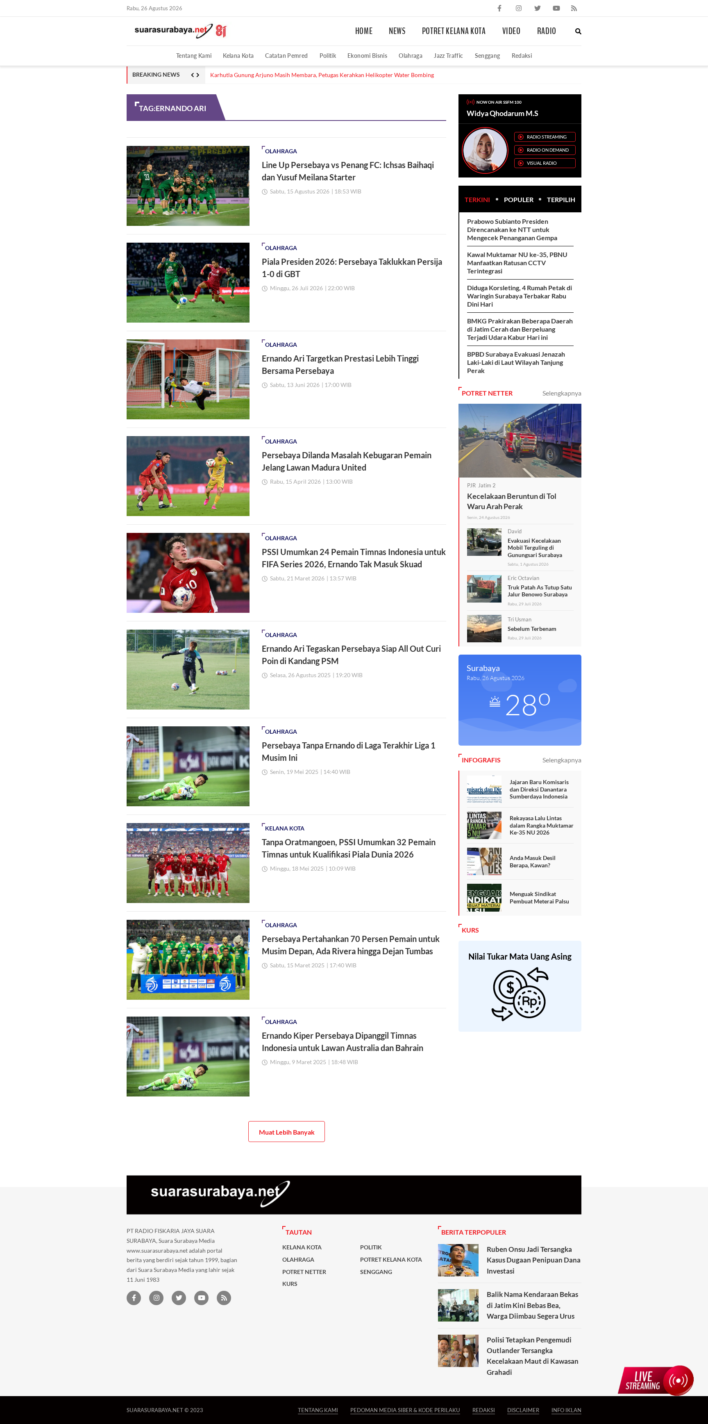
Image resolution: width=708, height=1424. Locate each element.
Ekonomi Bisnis (367, 55)
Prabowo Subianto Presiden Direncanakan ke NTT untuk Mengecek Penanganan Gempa (512, 229)
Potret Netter (304, 1272)
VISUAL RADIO (542, 163)
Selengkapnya (561, 393)
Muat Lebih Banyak (287, 1132)
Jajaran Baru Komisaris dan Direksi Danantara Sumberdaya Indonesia (539, 789)
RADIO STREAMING (547, 136)
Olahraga (410, 55)
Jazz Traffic (448, 55)
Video (511, 31)
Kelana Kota (238, 55)
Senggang (487, 55)
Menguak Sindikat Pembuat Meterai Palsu (539, 897)
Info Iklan (566, 1410)
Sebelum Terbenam (532, 628)
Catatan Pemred (286, 55)
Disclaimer (523, 1410)
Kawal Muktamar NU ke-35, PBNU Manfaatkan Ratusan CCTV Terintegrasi (517, 262)
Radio (546, 31)
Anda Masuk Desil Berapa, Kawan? (533, 861)
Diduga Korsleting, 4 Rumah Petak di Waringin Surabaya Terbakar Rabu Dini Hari (519, 296)
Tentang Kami (193, 55)
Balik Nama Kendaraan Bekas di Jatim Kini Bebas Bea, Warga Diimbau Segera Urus (532, 1305)
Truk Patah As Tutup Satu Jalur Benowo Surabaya (540, 591)
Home (364, 31)
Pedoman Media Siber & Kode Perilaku (405, 1410)
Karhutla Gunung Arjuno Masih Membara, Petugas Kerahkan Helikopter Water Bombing (322, 75)
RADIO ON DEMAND (548, 149)
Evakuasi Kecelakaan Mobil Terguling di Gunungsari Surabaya (535, 547)
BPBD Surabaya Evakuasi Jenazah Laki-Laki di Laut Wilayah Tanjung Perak (516, 362)
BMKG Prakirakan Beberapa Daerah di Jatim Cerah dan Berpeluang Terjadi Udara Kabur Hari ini (520, 329)
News (397, 31)
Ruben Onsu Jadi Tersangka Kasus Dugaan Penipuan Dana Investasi (534, 1260)
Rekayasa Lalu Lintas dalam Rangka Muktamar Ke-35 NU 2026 (542, 825)
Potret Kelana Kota (454, 31)
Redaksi (522, 55)
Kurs (289, 1284)
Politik (328, 55)
